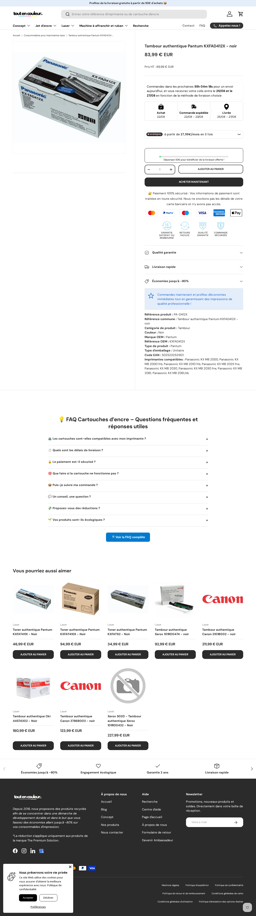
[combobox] (134, 14)
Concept (19, 26)
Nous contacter (112, 833)
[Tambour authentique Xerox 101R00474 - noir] (175, 599)
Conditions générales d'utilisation (175, 901)
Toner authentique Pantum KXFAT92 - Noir (127, 632)
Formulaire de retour (156, 833)
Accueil (16, 35)
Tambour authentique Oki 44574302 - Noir (32, 718)
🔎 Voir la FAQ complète (128, 537)
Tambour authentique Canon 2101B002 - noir (219, 632)
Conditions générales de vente (227, 893)
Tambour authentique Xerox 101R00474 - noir (172, 632)
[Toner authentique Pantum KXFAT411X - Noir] (33, 599)
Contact (188, 26)
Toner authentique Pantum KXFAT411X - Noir (32, 632)
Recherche (141, 26)
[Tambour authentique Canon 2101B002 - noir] (222, 599)
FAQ (202, 26)
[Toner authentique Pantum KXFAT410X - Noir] (80, 599)
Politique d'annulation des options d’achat (221, 901)
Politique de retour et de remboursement (183, 893)
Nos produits (110, 825)
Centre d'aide (151, 809)
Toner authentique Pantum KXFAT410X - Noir (80, 632)
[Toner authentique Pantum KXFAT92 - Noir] (128, 599)
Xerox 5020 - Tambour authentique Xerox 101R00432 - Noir (124, 720)
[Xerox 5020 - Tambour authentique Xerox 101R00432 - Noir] (128, 685)
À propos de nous (154, 825)
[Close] (70, 867)
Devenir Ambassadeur (157, 840)
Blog (104, 809)
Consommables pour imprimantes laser (44, 35)
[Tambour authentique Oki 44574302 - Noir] (33, 685)
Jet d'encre (43, 26)
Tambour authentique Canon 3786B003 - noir (77, 718)
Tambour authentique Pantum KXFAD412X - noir (90, 35)
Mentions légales (170, 885)
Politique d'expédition (197, 885)
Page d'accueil (152, 817)
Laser (66, 26)
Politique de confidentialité (229, 885)
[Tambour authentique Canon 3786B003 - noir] (80, 685)
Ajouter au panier (211, 169)
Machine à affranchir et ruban (101, 26)
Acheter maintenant (194, 182)
